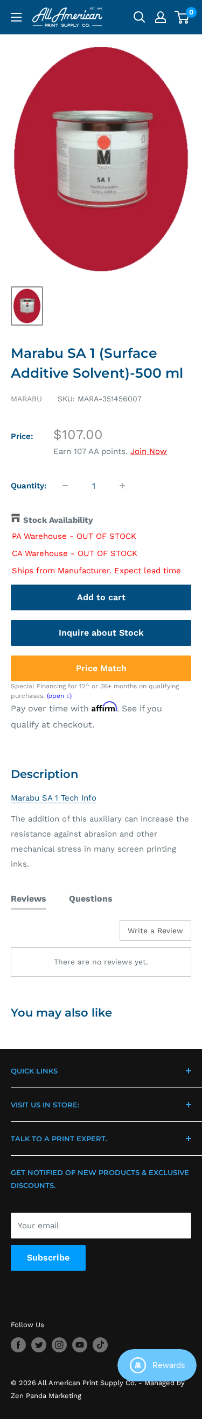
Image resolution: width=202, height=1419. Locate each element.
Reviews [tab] (28, 899)
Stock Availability (58, 520)
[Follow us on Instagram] (59, 1344)
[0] (182, 17)
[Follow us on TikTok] (100, 1344)
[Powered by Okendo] (38, 934)
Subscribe (48, 1257)
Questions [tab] (91, 899)
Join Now (148, 451)
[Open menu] (16, 17)
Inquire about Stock (101, 633)
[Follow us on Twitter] (38, 1344)
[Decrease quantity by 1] (65, 485)
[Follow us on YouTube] (79, 1344)
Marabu (26, 398)
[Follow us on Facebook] (18, 1344)
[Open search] (139, 17)
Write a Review (155, 930)
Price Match (101, 668)
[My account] (160, 17)
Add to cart (101, 597)
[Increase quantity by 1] (122, 485)
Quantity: (29, 486)
